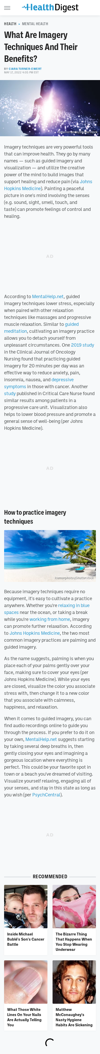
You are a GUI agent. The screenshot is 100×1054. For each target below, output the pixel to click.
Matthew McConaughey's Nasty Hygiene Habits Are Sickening (74, 1017)
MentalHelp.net (48, 296)
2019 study (82, 345)
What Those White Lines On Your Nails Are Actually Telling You (24, 1017)
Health (10, 24)
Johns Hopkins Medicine (34, 633)
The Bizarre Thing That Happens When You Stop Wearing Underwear (74, 941)
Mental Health (35, 24)
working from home (49, 619)
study (10, 393)
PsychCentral (46, 794)
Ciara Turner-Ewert (25, 69)
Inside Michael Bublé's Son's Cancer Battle (25, 939)
